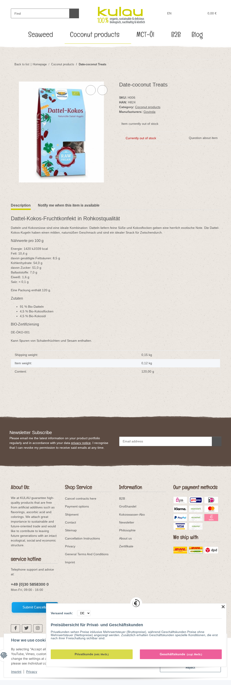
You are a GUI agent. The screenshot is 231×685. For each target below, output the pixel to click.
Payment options (77, 506)
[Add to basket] (14, 79)
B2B (122, 498)
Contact (70, 522)
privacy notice (81, 443)
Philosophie (127, 530)
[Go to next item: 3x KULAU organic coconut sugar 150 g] (215, 64)
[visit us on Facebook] (15, 628)
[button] (184, 13)
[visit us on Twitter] (26, 628)
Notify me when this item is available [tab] (68, 205)
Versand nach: (62, 613)
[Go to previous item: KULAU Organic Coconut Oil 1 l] (205, 64)
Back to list (21, 64)
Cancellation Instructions (82, 538)
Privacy (31, 672)
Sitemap (71, 530)
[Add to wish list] (102, 90)
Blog (197, 36)
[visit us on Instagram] (37, 628)
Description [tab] (21, 205)
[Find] (74, 13)
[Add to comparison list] (91, 90)
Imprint (16, 672)
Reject (190, 667)
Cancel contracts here (80, 498)
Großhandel (127, 506)
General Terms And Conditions (87, 554)
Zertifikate (126, 546)
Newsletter (126, 522)
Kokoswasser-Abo (132, 514)
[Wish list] (193, 13)
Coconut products (147, 107)
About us (125, 538)
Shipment (72, 514)
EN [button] (169, 13)
